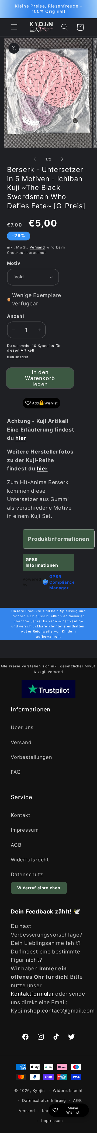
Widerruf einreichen (38, 887)
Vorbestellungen (31, 757)
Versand (37, 247)
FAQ (15, 772)
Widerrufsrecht (30, 859)
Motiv (13, 263)
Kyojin (38, 1090)
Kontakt (20, 815)
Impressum (25, 830)
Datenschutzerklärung (44, 1100)
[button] (14, 27)
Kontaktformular (32, 994)
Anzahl (15, 316)
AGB (16, 845)
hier (42, 468)
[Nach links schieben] (35, 159)
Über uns (22, 727)
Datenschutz (27, 874)
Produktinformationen (58, 539)
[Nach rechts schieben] (62, 159)
